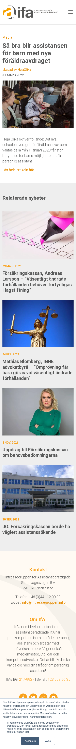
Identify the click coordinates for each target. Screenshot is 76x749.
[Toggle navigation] (70, 12)
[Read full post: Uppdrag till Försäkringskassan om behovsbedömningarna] (38, 411)
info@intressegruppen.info (43, 602)
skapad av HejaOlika (16, 70)
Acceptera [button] (30, 740)
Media (7, 37)
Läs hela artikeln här (18, 170)
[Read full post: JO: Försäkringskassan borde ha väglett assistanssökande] (38, 488)
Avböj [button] (48, 740)
